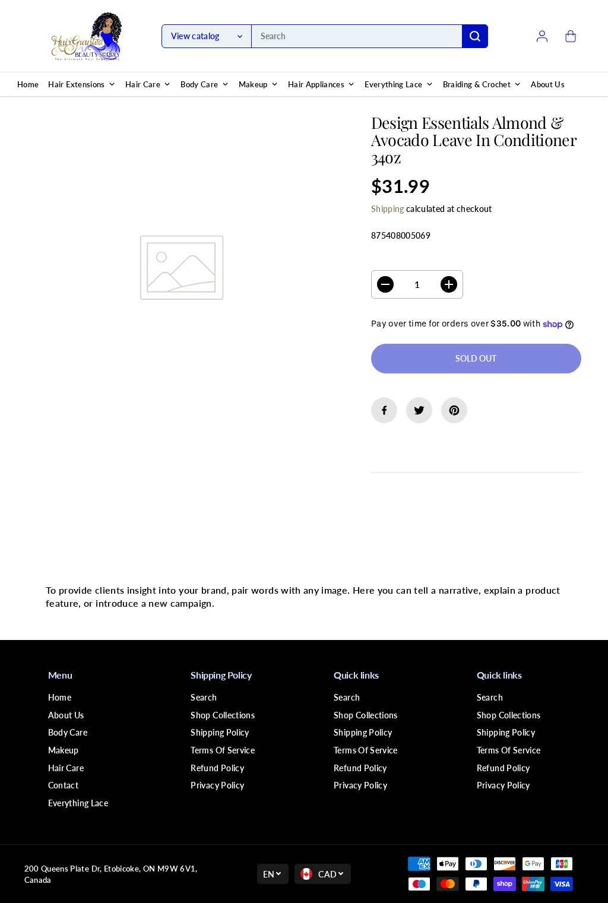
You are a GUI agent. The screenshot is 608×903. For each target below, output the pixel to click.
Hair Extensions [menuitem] (76, 84)
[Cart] (571, 36)
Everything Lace (78, 803)
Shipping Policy (220, 732)
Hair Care (66, 768)
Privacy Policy (217, 785)
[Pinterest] (454, 410)
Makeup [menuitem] (253, 84)
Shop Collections (223, 715)
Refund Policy (217, 768)
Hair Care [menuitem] (142, 84)
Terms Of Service (223, 750)
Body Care (67, 732)
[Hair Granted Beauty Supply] (86, 36)
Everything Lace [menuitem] (393, 84)
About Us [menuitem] (548, 84)
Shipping (387, 209)
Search (204, 697)
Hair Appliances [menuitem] (316, 84)
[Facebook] (384, 410)
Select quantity (408, 259)
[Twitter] (419, 410)
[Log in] (542, 36)
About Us (66, 715)
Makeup (63, 750)
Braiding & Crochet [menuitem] (477, 84)
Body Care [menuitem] (199, 84)
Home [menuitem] (28, 84)
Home (59, 697)
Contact (63, 785)
